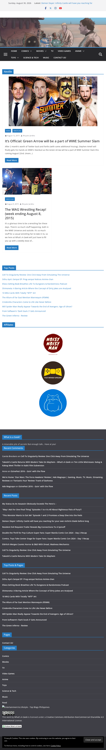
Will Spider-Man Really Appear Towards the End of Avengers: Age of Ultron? (37, 306)
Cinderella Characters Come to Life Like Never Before (26, 302)
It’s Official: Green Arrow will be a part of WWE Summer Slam (52, 141)
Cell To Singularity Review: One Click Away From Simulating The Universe (36, 274)
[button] (30, 51)
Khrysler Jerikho (29, 135)
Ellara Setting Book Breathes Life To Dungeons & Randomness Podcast (34, 284)
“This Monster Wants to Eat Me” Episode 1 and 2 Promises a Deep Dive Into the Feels (42, 515)
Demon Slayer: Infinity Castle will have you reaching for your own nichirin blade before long (66, 4)
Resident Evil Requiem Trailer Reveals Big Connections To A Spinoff (33, 527)
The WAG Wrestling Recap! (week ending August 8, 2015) (25, 213)
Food (4, 702)
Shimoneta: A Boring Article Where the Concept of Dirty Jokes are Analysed (36, 288)
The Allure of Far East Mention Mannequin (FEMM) (25, 297)
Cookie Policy (56, 745)
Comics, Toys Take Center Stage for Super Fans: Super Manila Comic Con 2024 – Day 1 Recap (45, 538)
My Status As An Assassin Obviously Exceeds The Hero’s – (29, 503)
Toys (13, 57)
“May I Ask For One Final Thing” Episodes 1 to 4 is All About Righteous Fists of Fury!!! (42, 509)
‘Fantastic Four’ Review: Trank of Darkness (33, 480)
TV (52, 51)
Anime (78, 51)
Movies (40, 51)
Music (46, 57)
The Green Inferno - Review (14, 315)
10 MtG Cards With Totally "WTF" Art (19, 293)
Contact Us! (60, 57)
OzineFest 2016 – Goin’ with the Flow (28, 471)
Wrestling (17, 131)
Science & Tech (31, 57)
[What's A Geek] (53, 19)
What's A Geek (20, 717)
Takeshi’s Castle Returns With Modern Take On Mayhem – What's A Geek (36, 462)
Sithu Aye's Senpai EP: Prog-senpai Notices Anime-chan (27, 279)
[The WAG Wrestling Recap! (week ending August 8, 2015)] (27, 181)
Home (14, 51)
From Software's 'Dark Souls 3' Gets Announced (24, 311)
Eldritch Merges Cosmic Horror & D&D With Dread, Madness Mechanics (35, 544)
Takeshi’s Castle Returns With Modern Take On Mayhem (28, 556)
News (8, 131)
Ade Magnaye (8, 486)
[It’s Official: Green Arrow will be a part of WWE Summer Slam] (53, 101)
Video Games (64, 51)
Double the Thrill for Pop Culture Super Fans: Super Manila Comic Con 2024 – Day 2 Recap (44, 532)
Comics (25, 51)
